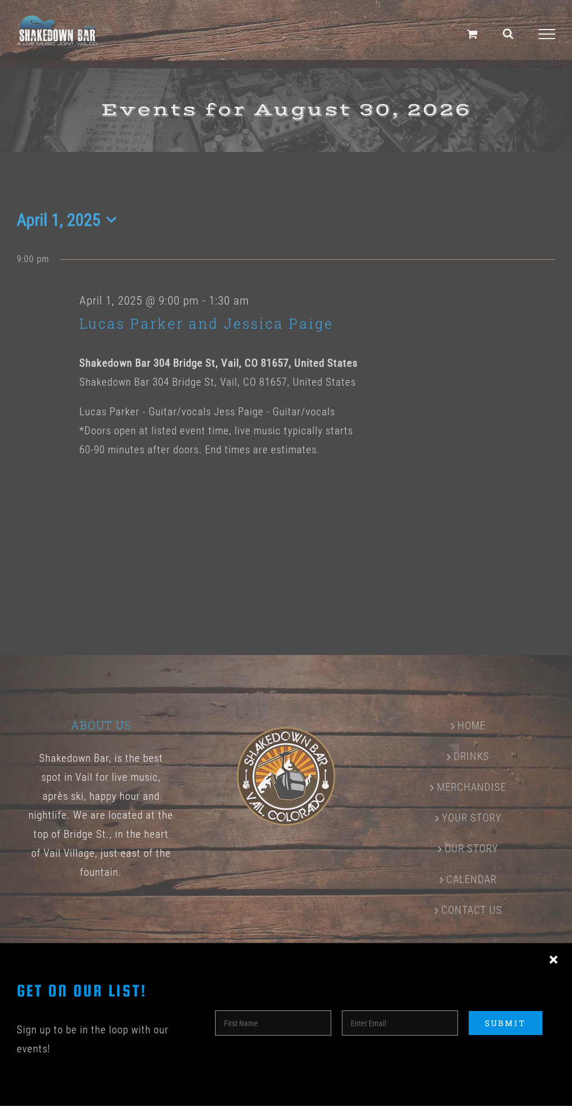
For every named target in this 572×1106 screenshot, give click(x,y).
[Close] (553, 960)
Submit (505, 1023)
